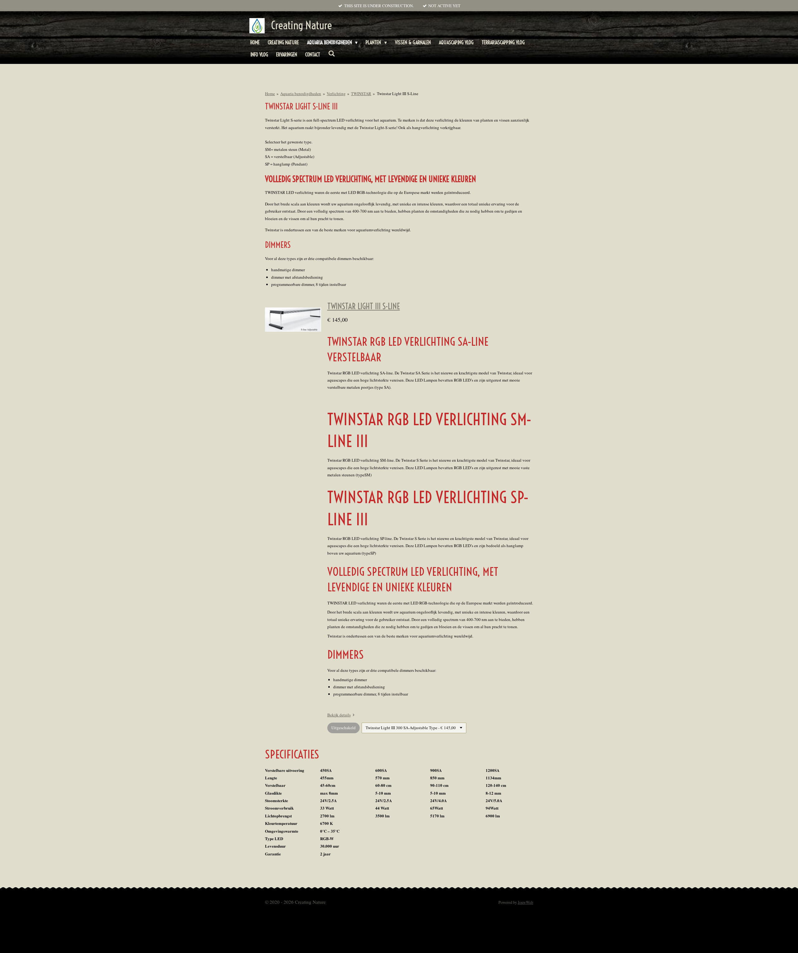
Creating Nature (301, 25)
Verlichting (336, 93)
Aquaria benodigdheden (300, 93)
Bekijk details (339, 715)
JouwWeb (525, 902)
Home (270, 93)
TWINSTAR (361, 93)
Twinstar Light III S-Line (397, 93)
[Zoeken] (331, 53)
